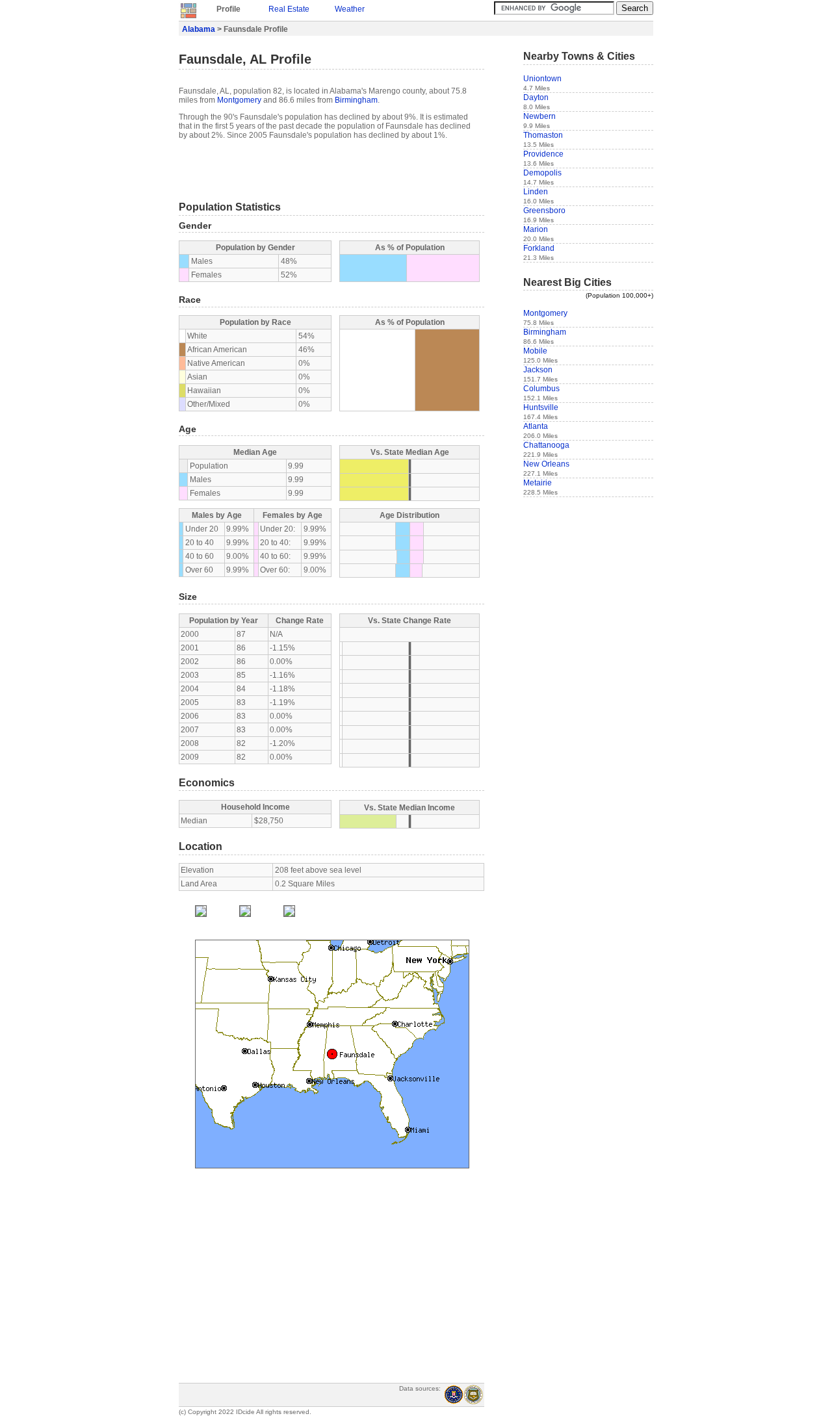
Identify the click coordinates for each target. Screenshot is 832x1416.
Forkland (538, 248)
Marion (535, 229)
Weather (350, 9)
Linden (535, 191)
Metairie (537, 482)
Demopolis (542, 172)
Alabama (198, 29)
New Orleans (546, 464)
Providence (543, 154)
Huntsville (540, 407)
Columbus (541, 388)
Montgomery (239, 100)
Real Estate (288, 9)
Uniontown (542, 78)
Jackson (537, 369)
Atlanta (535, 426)
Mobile (535, 350)
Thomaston (543, 135)
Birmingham (356, 100)
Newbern (539, 116)
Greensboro (544, 210)
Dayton (536, 97)
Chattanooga (546, 445)
